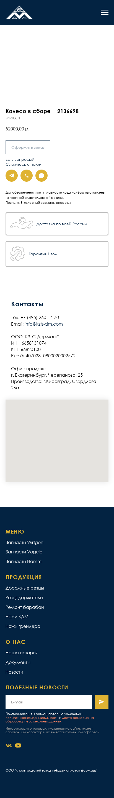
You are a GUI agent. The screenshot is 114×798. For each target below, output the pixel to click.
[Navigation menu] (104, 12)
